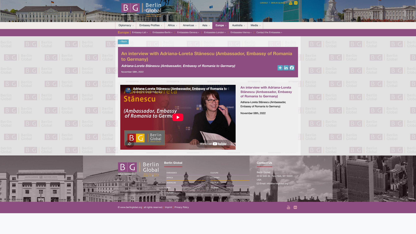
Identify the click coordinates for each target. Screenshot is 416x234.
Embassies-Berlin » (162, 33)
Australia (237, 25)
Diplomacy (125, 25)
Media (254, 25)
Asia (204, 25)
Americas (188, 25)
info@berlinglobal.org (277, 184)
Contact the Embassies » (269, 33)
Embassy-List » (140, 33)
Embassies (172, 173)
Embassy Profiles (149, 25)
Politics (214, 183)
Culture (214, 173)
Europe (220, 25)
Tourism (214, 188)
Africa (171, 25)
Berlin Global (278, 3)
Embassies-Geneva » (188, 33)
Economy (215, 178)
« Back (123, 42)
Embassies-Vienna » (241, 33)
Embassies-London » (215, 33)
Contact (264, 3)
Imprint (168, 207)
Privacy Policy (182, 207)
